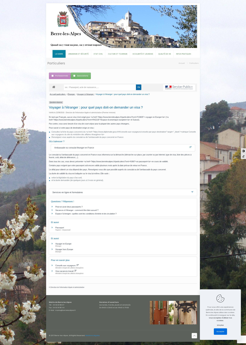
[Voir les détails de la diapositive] (173, 313)
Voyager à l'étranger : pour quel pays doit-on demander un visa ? (123, 94)
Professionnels (61, 75)
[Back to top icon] (194, 335)
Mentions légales (92, 335)
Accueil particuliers (58, 94)
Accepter (220, 331)
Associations (82, 75)
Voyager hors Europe (64, 249)
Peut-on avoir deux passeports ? (69, 207)
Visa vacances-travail (64, 271)
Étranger (71, 94)
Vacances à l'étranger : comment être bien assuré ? (76, 210)
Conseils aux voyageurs (65, 265)
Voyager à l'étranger (85, 94)
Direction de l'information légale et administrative (67, 287)
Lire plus (220, 325)
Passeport (59, 228)
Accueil (182, 63)
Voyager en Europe (63, 244)
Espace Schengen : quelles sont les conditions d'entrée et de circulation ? (85, 214)
